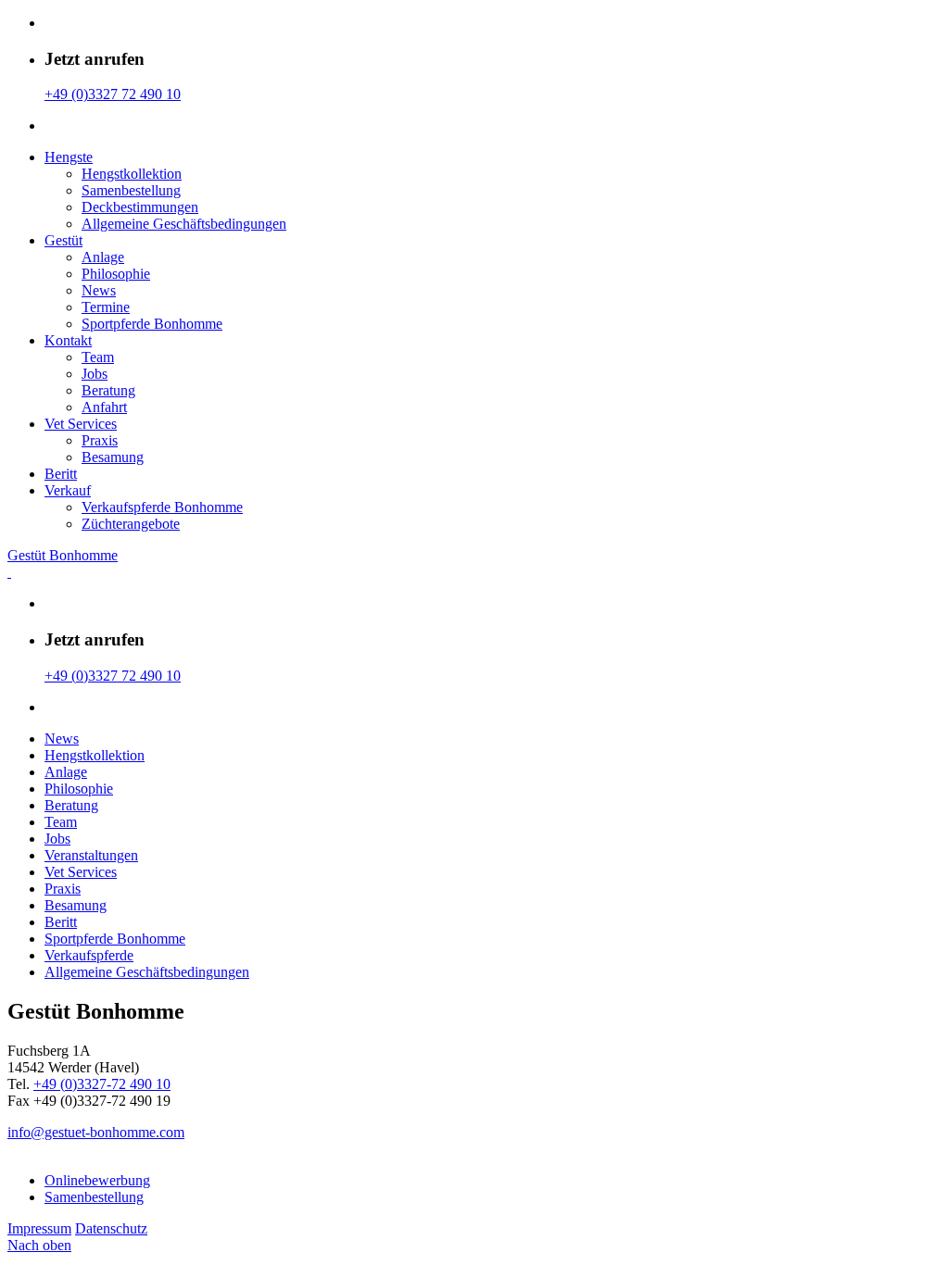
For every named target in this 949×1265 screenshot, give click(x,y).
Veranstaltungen (91, 855)
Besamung (113, 457)
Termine (106, 307)
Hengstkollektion (132, 174)
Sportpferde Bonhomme (152, 324)
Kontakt (68, 340)
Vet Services (80, 424)
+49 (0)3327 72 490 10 (112, 94)
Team (98, 357)
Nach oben (39, 1245)
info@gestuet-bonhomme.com (95, 1132)
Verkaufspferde (88, 955)
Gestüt (63, 240)
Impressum (39, 1228)
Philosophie (116, 274)
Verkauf (67, 490)
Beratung (108, 390)
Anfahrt (104, 407)
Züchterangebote (131, 524)
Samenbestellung (131, 190)
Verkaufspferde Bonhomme (162, 507)
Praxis (100, 440)
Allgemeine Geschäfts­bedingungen (184, 224)
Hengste (68, 157)
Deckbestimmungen (140, 207)
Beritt (60, 474)
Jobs (95, 374)
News (99, 290)
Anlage (103, 257)
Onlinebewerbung (97, 1180)
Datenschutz (111, 1228)
